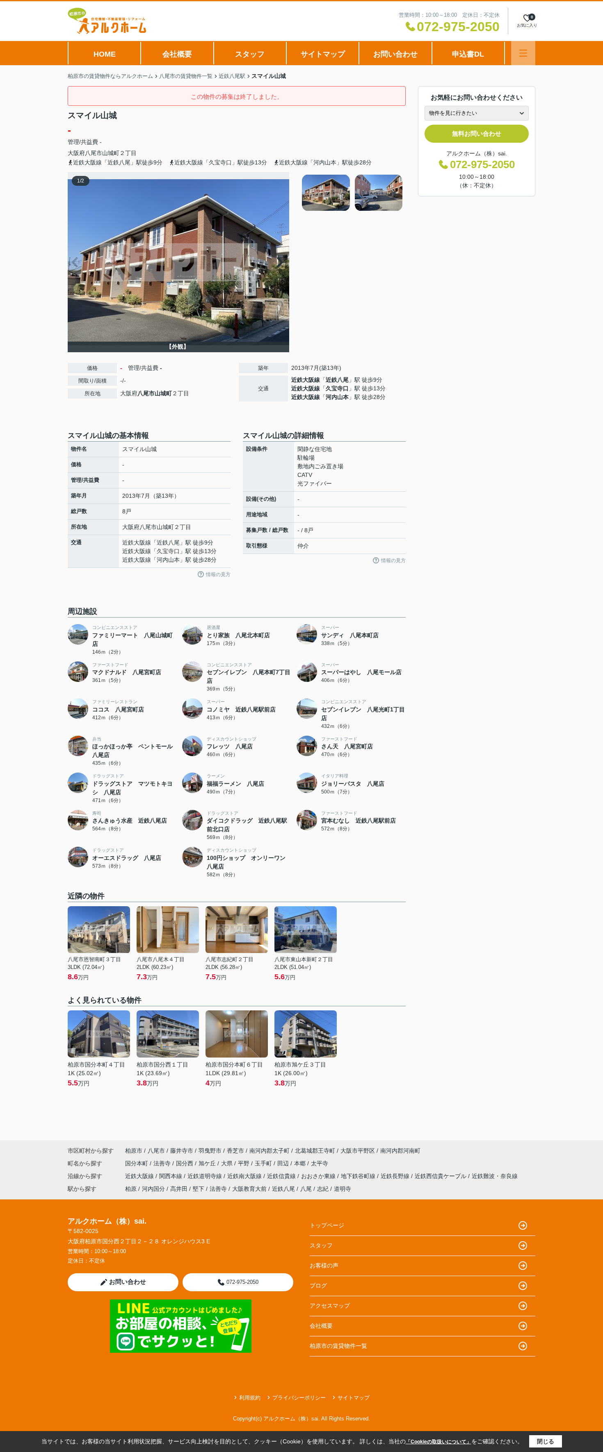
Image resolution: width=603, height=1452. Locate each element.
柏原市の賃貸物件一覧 (338, 1346)
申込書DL (468, 54)
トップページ (327, 1225)
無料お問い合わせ (476, 133)
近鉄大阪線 (305, 379)
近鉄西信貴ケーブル (441, 1176)
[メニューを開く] (523, 53)
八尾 (306, 1188)
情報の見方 (218, 574)
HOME (105, 54)
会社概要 (177, 54)
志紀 (323, 1188)
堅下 (198, 1188)
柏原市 (133, 1150)
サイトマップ (323, 54)
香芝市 (235, 1150)
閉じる (545, 1441)
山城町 (110, 153)
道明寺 (342, 1188)
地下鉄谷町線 (359, 1176)
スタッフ (250, 54)
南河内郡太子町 (269, 1150)
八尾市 (93, 153)
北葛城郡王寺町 (315, 1150)
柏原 (131, 1188)
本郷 (300, 1163)
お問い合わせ (395, 54)
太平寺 (319, 1163)
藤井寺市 (181, 1150)
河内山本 (337, 397)
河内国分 (153, 1188)
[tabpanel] (352, 193)
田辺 (283, 1163)
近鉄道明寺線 (205, 1176)
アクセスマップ (330, 1305)
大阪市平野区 (357, 1150)
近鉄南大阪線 (245, 1176)
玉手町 (264, 1163)
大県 (227, 1163)
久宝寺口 (337, 388)
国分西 (185, 1163)
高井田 (178, 1188)
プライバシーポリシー (299, 1398)
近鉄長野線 (396, 1176)
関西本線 (171, 1176)
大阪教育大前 (249, 1188)
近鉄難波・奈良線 (495, 1176)
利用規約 (249, 1398)
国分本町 (137, 1163)
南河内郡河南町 (400, 1150)
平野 (244, 1163)
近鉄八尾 (337, 379)
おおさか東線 (319, 1176)
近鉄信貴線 (282, 1176)
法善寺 (162, 1163)
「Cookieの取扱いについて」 (438, 1442)
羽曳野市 (210, 1150)
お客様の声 (324, 1265)
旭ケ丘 (208, 1163)
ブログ (318, 1285)
